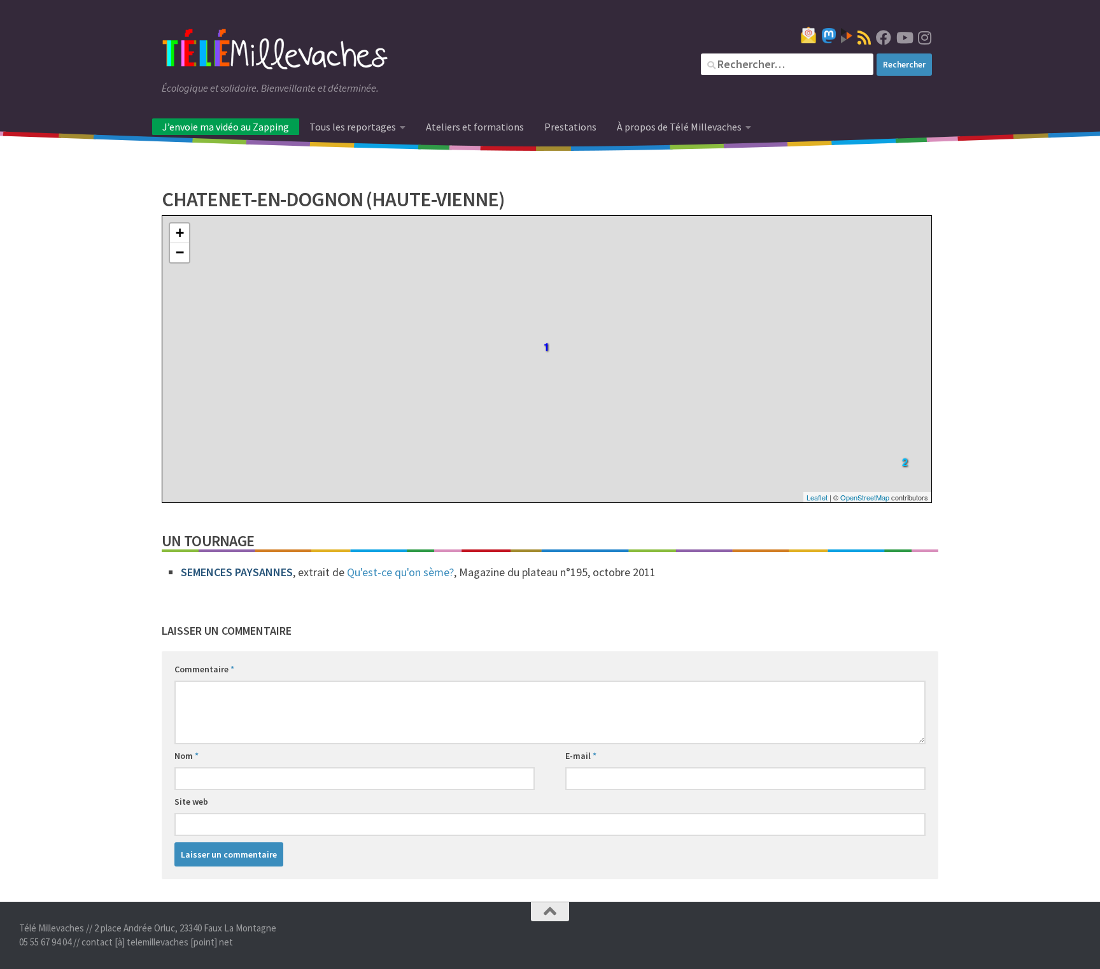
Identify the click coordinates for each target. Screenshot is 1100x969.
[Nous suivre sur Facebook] (883, 37)
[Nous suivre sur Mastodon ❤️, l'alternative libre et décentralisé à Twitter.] (829, 35)
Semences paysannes (237, 572)
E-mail (580, 755)
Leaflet (817, 497)
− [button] (180, 252)
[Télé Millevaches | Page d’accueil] (275, 50)
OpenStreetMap (864, 497)
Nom (186, 755)
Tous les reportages (352, 126)
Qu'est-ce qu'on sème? (400, 572)
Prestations (570, 126)
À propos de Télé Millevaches (679, 126)
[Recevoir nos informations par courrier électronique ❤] (808, 35)
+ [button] (180, 233)
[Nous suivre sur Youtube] (904, 37)
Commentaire (204, 669)
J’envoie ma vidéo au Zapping (225, 126)
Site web (191, 801)
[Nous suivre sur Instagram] (924, 37)
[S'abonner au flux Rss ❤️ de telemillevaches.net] (864, 37)
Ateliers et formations (475, 126)
